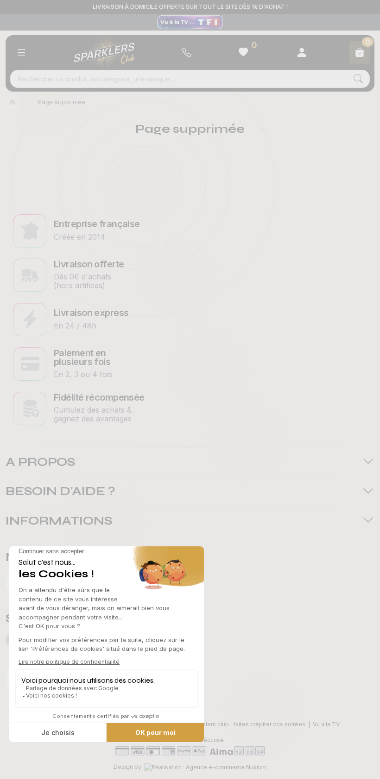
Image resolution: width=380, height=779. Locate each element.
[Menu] (21, 52)
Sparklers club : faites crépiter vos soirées (247, 724)
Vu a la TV (326, 724)
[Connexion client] (301, 52)
